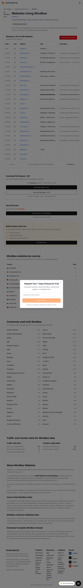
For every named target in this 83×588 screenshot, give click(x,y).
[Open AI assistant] (78, 583)
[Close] (60, 282)
